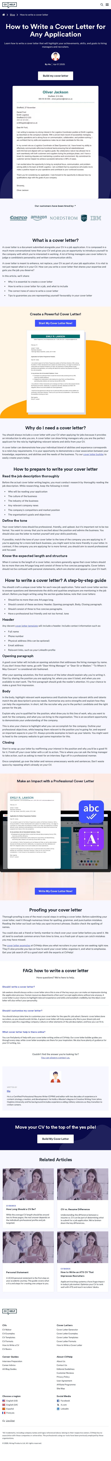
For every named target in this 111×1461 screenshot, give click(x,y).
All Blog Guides (9, 1369)
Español (10, 1409)
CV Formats (7, 1341)
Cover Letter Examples (67, 1333)
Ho (8, 1091)
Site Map (61, 1388)
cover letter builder (93, 454)
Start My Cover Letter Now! (55, 323)
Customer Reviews (65, 1373)
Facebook (65, 1401)
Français (10, 1413)
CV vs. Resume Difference (75, 1209)
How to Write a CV (10, 1345)
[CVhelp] (55, 1312)
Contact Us (62, 1365)
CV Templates (8, 1337)
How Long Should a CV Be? (21, 1209)
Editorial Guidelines (65, 1369)
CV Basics (7, 1349)
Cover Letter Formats (66, 1341)
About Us (61, 1361)
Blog (12, 14)
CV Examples (8, 1333)
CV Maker (6, 1330)
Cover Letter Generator (67, 1330)
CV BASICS (11, 1206)
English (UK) (12, 1405)
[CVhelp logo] (10, 5)
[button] (8, 1420)
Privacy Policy (63, 1377)
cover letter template (26, 625)
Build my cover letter (55, 75)
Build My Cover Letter (55, 1138)
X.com (64, 1405)
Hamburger (107, 5)
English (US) (12, 1401)
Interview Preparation (12, 1361)
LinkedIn (65, 1409)
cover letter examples (18, 945)
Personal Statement (17, 1272)
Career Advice (8, 1365)
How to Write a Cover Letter (69, 1345)
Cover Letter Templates (67, 1337)
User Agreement (64, 1381)
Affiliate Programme (66, 1384)
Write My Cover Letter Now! (55, 891)
